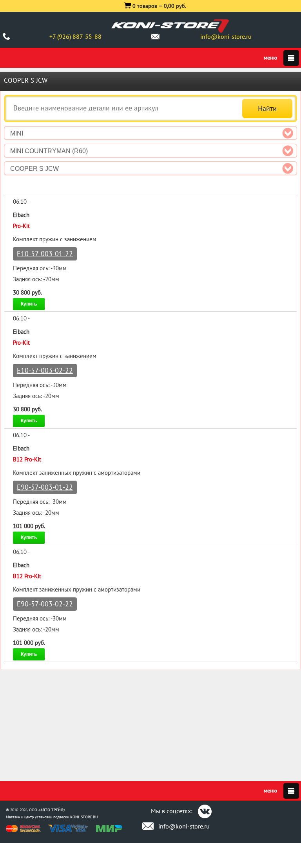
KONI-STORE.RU (84, 816)
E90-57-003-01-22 (45, 487)
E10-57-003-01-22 (45, 253)
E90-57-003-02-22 (45, 603)
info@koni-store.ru (226, 36)
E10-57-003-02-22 (45, 370)
